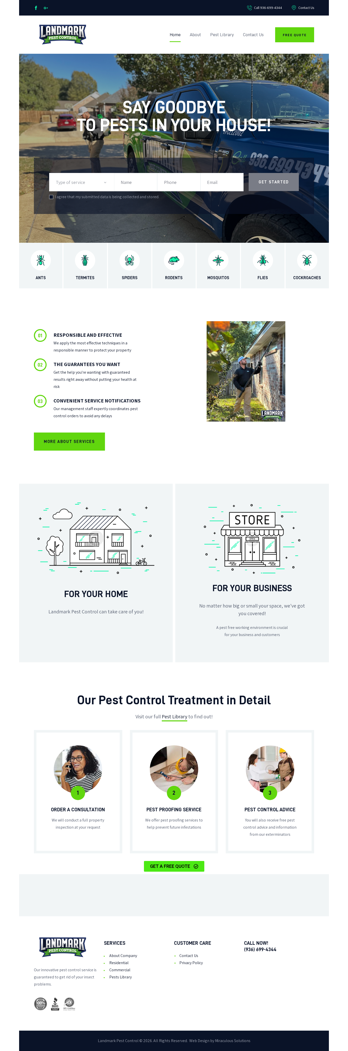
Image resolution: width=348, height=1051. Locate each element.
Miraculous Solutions (232, 1040)
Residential (119, 962)
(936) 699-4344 (260, 949)
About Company (123, 955)
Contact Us (188, 955)
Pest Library (174, 716)
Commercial (119, 969)
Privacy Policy (191, 962)
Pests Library (120, 977)
